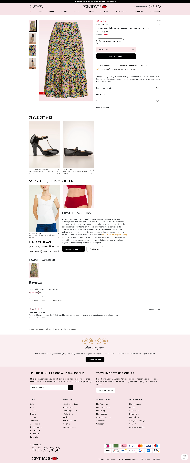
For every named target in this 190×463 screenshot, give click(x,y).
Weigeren (94, 249)
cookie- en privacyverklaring (114, 235)
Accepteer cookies (73, 249)
